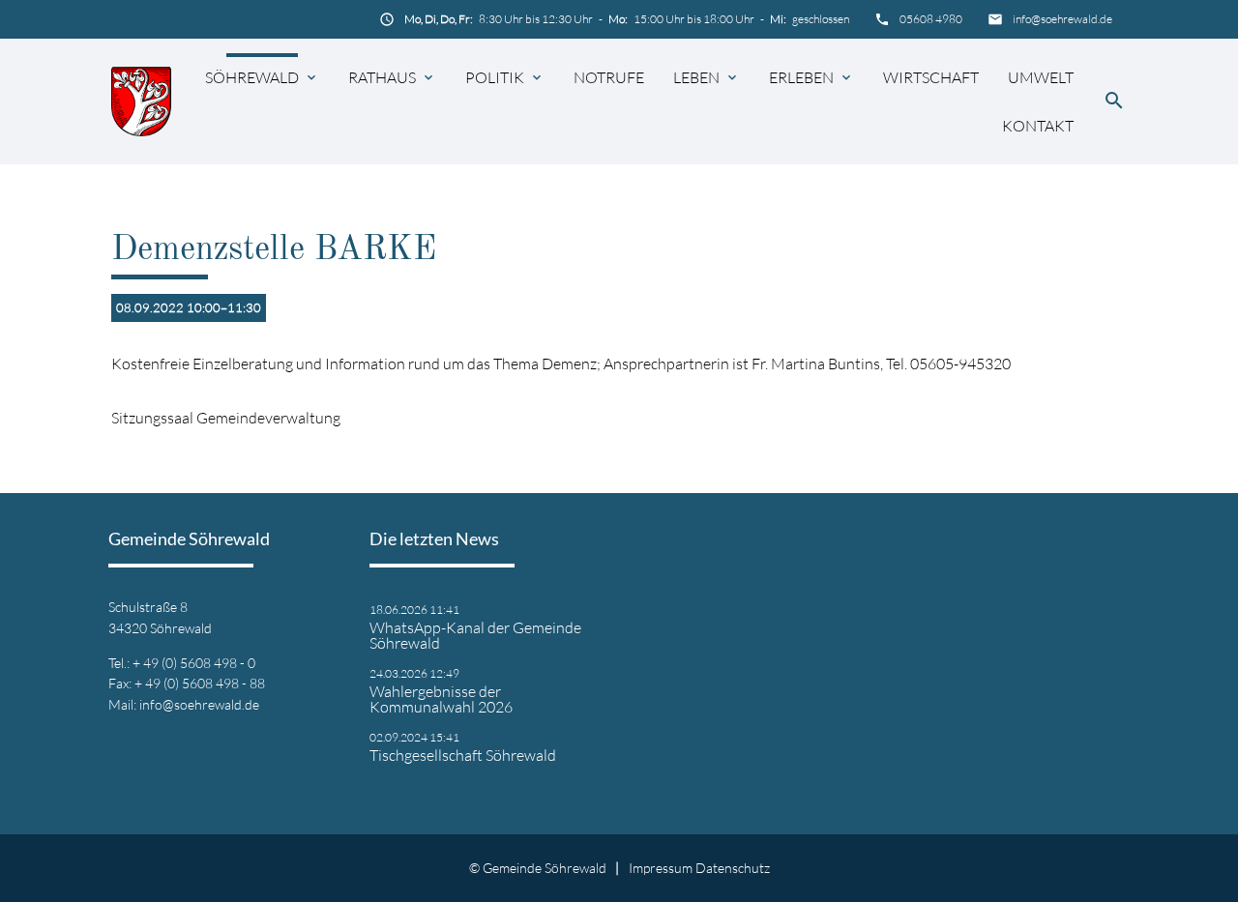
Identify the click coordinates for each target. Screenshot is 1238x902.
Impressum (661, 867)
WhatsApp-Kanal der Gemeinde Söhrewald (475, 635)
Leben (696, 77)
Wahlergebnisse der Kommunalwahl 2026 (441, 699)
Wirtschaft (931, 77)
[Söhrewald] (141, 101)
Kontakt (1038, 125)
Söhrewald (252, 77)
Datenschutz (732, 867)
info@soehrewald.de (1062, 19)
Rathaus (382, 77)
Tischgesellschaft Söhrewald (462, 755)
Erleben (801, 77)
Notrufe (609, 77)
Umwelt (1041, 77)
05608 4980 (930, 19)
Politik (494, 77)
